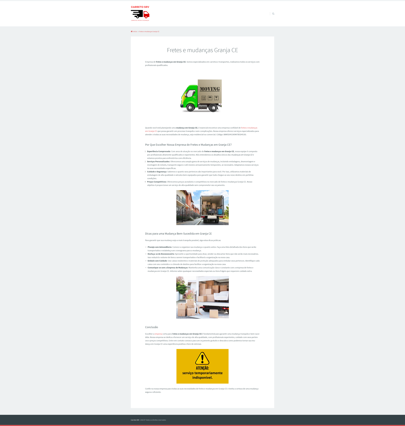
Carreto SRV (135, 420)
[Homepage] (140, 13)
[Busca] (271, 11)
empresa (158, 333)
